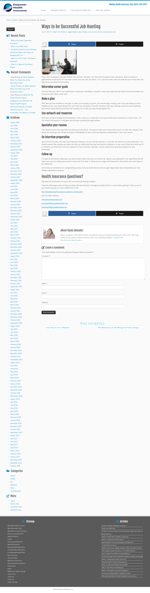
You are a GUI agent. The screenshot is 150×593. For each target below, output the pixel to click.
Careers (10, 539)
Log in (12, 501)
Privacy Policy (12, 566)
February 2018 (15, 417)
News (12, 488)
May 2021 (14, 299)
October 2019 (15, 356)
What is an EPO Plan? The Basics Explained (115, 537)
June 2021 (14, 296)
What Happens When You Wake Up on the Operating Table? (22, 80)
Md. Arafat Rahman (17, 107)
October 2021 (15, 283)
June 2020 (14, 332)
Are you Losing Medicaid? (15, 534)
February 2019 (15, 381)
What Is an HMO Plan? (19, 46)
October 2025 (15, 147)
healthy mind (87, 32)
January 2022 (15, 274)
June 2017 (14, 442)
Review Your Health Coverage (16, 571)
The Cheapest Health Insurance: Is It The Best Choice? (118, 551)
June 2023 (14, 226)
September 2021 (16, 287)
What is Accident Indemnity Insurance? (114, 526)
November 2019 (16, 353)
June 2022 (14, 262)
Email (44, 293)
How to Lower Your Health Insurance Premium (116, 554)
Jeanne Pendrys (16, 86)
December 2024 (16, 171)
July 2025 (13, 156)
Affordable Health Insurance (16, 526)
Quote (9, 569)
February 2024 (15, 201)
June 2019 (14, 369)
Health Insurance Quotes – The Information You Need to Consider (23, 110)
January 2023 (15, 241)
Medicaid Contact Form (15, 561)
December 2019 (16, 350)
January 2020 (15, 347)
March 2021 (14, 305)
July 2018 (13, 402)
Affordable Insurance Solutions (17, 531)
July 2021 (13, 293)
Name (44, 283)
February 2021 (15, 308)
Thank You (11, 577)
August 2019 (15, 363)
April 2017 (14, 448)
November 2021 (16, 280)
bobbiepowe (15, 101)
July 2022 (13, 259)
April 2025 (14, 162)
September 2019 (16, 359)
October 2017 (15, 429)
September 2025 (16, 150)
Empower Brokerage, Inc (65, 589)
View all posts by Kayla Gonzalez (71, 240)
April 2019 (14, 375)
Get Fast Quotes (103, 10)
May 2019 (14, 372)
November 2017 (16, 426)
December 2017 (16, 423)
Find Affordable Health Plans (16, 550)
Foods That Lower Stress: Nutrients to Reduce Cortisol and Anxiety (122, 556)
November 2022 (16, 247)
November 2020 (16, 317)
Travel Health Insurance (109, 545)
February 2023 (15, 238)
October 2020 (15, 320)
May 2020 (14, 335)
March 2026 (14, 138)
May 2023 (14, 229)
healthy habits (77, 32)
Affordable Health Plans (15, 528)
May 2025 (14, 159)
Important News (12, 558)
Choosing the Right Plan (81, 10)
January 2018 (15, 420)
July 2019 (13, 366)
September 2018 (16, 396)
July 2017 (13, 439)
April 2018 (14, 411)
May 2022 (14, 265)
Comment (46, 256)
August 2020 (15, 326)
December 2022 (16, 244)
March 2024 (14, 198)
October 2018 (15, 393)
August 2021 (15, 290)
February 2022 (15, 271)
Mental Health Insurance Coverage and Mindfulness (118, 542)
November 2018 (16, 390)
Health (14, 20)
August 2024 (15, 183)
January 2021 (15, 311)
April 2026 (14, 135)
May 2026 (14, 131)
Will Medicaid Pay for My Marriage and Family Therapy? (119, 327)
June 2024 (14, 189)
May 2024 (14, 192)
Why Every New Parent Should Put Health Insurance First (119, 576)
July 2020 (13, 329)
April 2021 (14, 302)
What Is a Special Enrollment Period (113, 540)
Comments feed (16, 507)
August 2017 (15, 435)
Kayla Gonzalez (110, 32)
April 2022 (14, 268)
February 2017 (15, 454)
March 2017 (14, 451)
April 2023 (14, 232)
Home (43, 10)
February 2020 (15, 344)
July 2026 (13, 125)
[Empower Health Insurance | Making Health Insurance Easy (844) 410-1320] (17, 7)
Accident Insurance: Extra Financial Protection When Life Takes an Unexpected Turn (23, 52)
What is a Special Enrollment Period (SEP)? (115, 565)
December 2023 (16, 207)
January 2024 (15, 204)
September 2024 (16, 180)
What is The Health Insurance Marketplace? (115, 570)
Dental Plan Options (14, 544)
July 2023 (13, 223)
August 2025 (15, 153)
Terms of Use (12, 574)
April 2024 (14, 195)
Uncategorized (15, 491)
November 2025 (16, 144)
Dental (12, 476)
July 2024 (13, 186)
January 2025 (15, 168)
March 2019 (14, 378)
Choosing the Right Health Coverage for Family (116, 573)
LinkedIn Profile (118, 238)
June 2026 (14, 128)
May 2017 (14, 445)
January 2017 (15, 457)
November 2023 (16, 211)
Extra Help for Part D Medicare (56, 327)
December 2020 (16, 314)
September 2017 (16, 432)
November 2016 (16, 463)
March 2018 (14, 414)
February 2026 (15, 141)
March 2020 (14, 341)
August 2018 (15, 399)
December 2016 (16, 460)
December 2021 (16, 277)
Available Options (58, 10)
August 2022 (15, 256)
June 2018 (14, 405)
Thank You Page (12, 582)
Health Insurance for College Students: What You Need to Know (121, 548)
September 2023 (16, 217)
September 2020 (16, 323)
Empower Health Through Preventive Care (114, 562)
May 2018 (14, 408)
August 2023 (15, 220)
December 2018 (16, 387)
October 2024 (15, 177)
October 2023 (15, 214)
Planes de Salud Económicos (16, 563)
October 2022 (15, 250)
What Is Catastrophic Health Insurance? (114, 559)
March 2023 (14, 235)
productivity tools (98, 32)
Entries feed (14, 504)
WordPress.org (15, 510)
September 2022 (16, 253)
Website (45, 302)
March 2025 (14, 165)
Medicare (13, 485)
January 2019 (15, 384)
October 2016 (15, 466)
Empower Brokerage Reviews (16, 547)
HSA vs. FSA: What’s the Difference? (113, 568)
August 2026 (15, 122)
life (11, 482)
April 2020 (14, 338)
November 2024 (16, 174)
